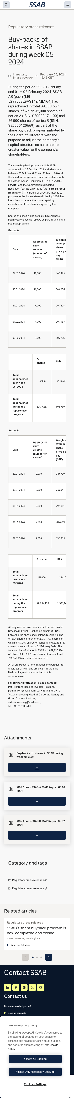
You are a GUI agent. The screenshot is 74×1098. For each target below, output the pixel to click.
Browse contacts (17, 1012)
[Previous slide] (25, 957)
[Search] (6, 4)
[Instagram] (24, 987)
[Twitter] (32, 987)
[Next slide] (48, 957)
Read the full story (20, 945)
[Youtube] (40, 987)
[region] (35, 1057)
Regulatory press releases (28, 880)
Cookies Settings (35, 1084)
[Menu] (67, 4)
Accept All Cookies (35, 1059)
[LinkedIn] (7, 987)
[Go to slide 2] (37, 957)
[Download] (37, 767)
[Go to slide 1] (33, 957)
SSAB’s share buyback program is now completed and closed (36, 931)
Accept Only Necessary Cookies (35, 1071)
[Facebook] (15, 987)
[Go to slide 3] (41, 957)
